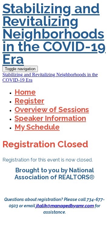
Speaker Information (50, 118)
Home (25, 92)
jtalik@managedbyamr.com (65, 205)
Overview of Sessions (52, 109)
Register (29, 100)
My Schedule (37, 127)
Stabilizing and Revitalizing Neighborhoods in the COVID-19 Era (54, 34)
